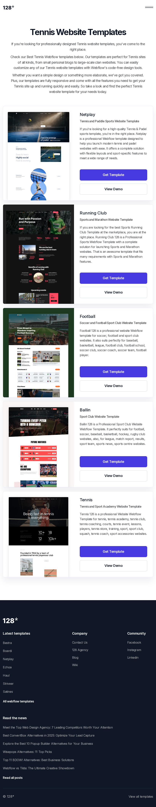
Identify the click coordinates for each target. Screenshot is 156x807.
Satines (8, 691)
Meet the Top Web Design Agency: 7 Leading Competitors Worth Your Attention (58, 727)
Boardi (7, 651)
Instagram (134, 650)
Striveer (8, 683)
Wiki (75, 665)
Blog (75, 657)
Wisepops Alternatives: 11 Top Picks (27, 752)
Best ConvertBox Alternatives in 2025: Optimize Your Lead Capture (48, 735)
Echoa (7, 667)
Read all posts (12, 778)
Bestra (7, 643)
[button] (149, 7)
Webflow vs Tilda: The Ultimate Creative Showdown (38, 768)
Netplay (8, 659)
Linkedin (132, 657)
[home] (8, 7)
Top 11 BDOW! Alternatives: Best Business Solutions (38, 760)
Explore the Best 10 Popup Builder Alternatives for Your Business (48, 743)
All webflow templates (18, 701)
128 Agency (80, 650)
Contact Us (80, 642)
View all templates (141, 796)
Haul (6, 675)
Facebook (134, 642)
